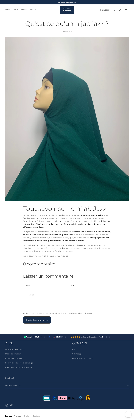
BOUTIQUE (9, 378)
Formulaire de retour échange (19, 363)
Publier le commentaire (37, 320)
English (27, 416)
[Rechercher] (115, 10)
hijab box (65, 256)
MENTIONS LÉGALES (13, 386)
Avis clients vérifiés (13, 358)
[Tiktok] (11, 405)
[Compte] (120, 10)
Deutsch (36, 416)
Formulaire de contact (82, 358)
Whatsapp (77, 354)
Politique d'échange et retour (18, 367)
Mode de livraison (13, 354)
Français (17, 416)
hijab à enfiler (48, 256)
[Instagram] (6, 405)
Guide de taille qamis (14, 349)
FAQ (74, 349)
